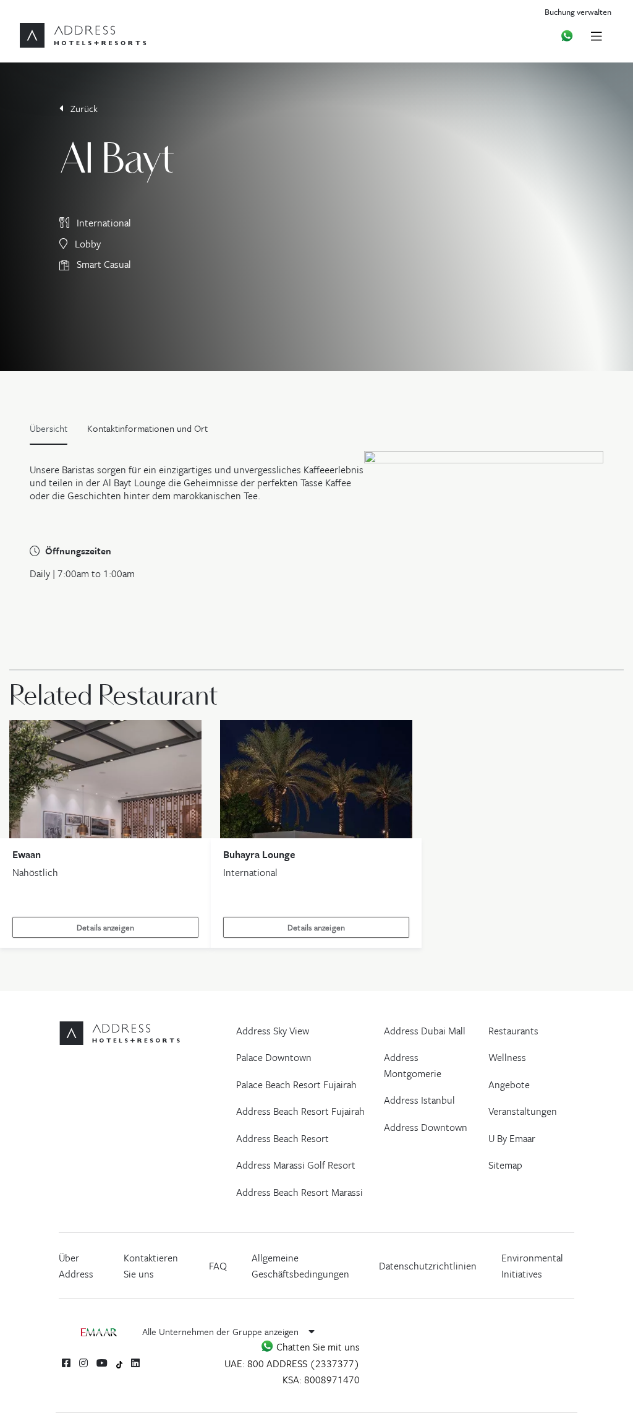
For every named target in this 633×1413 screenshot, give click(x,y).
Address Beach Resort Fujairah (300, 1111)
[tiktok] (119, 1363)
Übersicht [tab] (48, 428)
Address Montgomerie (412, 1065)
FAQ (218, 1265)
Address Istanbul (419, 1100)
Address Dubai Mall (424, 1030)
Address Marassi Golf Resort (295, 1164)
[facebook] (66, 1363)
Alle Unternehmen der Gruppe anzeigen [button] (221, 1331)
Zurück (83, 108)
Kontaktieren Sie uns (151, 1265)
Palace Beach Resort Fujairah (296, 1084)
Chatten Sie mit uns (317, 1346)
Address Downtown (425, 1127)
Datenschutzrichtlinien (428, 1265)
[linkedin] (135, 1363)
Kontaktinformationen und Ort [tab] (147, 428)
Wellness (507, 1057)
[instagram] (83, 1363)
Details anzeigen (105, 927)
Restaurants (513, 1030)
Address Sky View (272, 1030)
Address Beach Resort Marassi (299, 1192)
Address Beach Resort (282, 1138)
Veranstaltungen (522, 1111)
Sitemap (505, 1164)
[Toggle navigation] (596, 36)
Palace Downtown (274, 1057)
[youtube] (102, 1363)
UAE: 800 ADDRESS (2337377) (292, 1363)
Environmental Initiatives (532, 1265)
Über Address (76, 1265)
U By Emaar (511, 1138)
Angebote (509, 1084)
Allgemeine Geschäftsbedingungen (300, 1265)
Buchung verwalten (578, 12)
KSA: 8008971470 (321, 1379)
